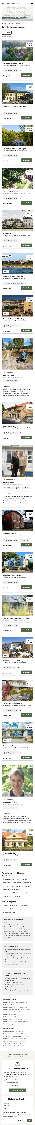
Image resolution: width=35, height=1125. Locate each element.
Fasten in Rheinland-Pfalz (10, 1005)
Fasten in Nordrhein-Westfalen (11, 1017)
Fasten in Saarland (19, 1012)
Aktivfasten (22, 1041)
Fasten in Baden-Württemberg (22, 1021)
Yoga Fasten (6, 1043)
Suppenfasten (22, 1038)
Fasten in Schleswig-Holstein (11, 1009)
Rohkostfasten (27, 1036)
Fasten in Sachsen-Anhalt (10, 1007)
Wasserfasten (14, 1041)
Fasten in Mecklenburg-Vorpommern (13, 1019)
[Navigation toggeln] (31, 3)
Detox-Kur (14, 1038)
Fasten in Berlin (20, 1024)
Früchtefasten (18, 1046)
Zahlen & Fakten (9, 1106)
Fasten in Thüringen (8, 1024)
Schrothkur (22, 1031)
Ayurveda (5, 1041)
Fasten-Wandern (7, 1046)
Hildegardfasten (16, 1036)
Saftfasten (6, 1038)
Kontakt (6, 1103)
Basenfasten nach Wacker (10, 1031)
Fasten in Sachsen (8, 1002)
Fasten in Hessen (7, 1012)
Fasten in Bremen (25, 1009)
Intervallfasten (16, 1034)
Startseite (4, 23)
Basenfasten (6, 1034)
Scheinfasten (7, 1036)
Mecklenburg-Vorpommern (15, 23)
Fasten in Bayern (7, 1021)
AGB (5, 1108)
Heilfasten (26, 1046)
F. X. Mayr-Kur (25, 1034)
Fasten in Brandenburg (21, 1002)
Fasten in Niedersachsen (9, 1014)
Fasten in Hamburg (24, 1007)
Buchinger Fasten (16, 1043)
